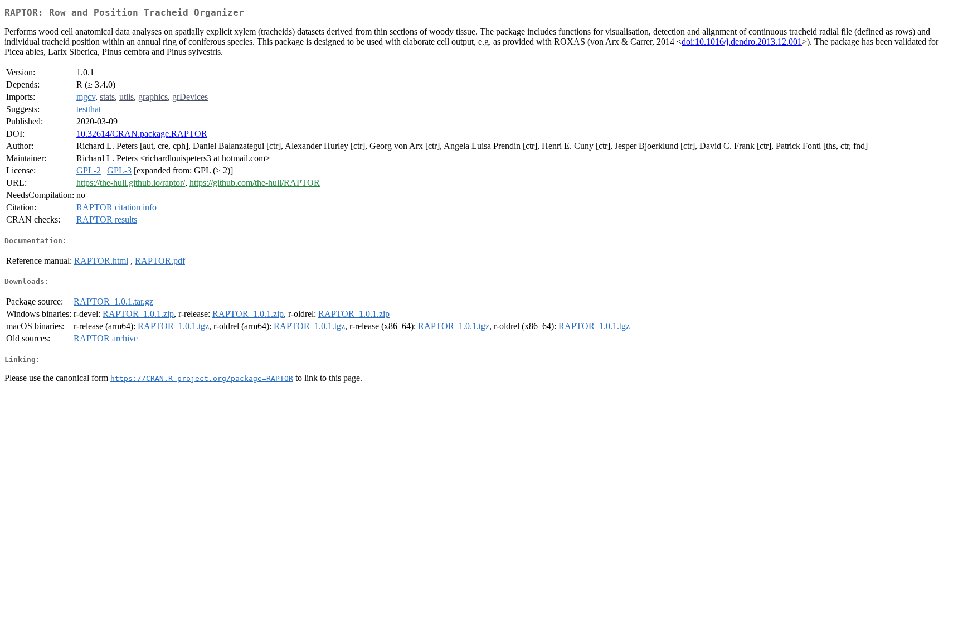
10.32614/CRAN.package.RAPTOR (141, 133)
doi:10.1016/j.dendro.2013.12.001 (742, 41)
